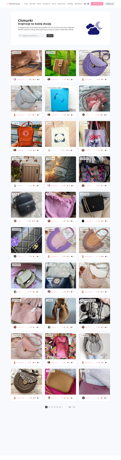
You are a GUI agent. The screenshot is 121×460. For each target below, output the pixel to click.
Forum (54, 4)
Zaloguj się (109, 4)
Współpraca (78, 4)
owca (87, 115)
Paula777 (20, 256)
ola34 (87, 398)
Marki (39, 4)
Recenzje (32, 4)
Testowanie (46, 4)
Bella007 (19, 186)
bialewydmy (20, 79)
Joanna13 (54, 292)
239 (70, 407)
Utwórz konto (97, 4)
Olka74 (19, 292)
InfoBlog (70, 4)
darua (19, 221)
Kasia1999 (88, 221)
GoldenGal (54, 79)
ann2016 (88, 150)
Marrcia (53, 398)
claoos (53, 150)
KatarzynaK (88, 79)
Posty (26, 4)
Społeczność (62, 4)
